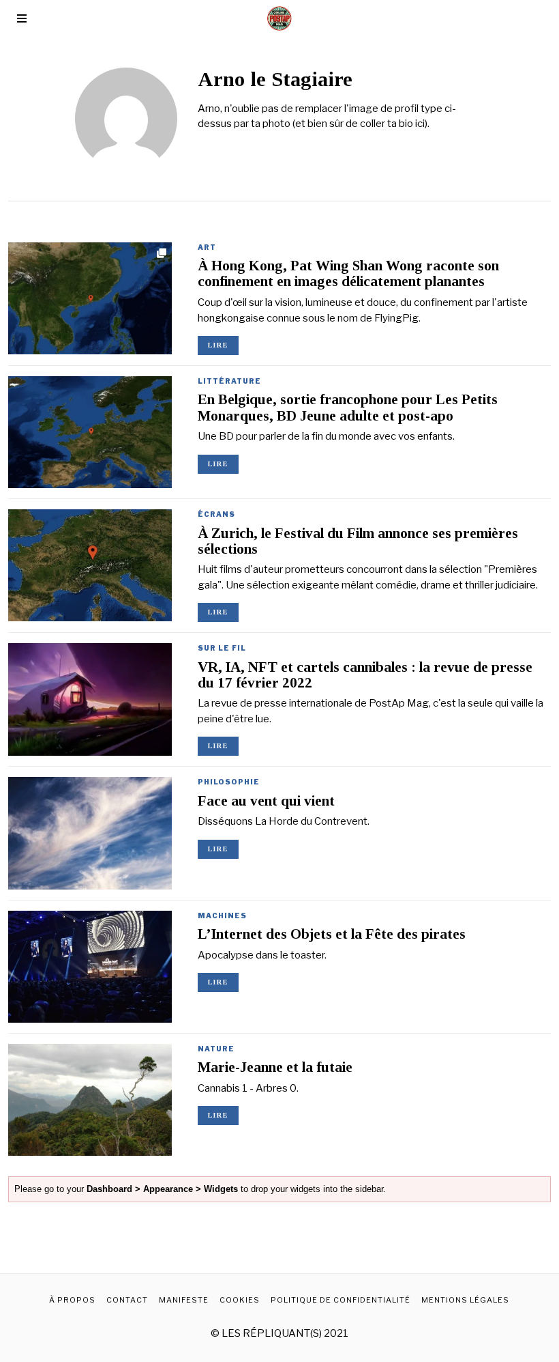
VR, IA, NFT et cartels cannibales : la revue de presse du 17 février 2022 (365, 675)
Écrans (216, 514)
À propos (72, 1300)
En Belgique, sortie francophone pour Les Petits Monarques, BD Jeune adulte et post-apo (348, 407)
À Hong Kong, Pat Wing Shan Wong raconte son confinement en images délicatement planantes (348, 273)
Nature (216, 1049)
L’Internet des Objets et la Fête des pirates (332, 934)
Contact (127, 1300)
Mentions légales (465, 1300)
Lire (218, 345)
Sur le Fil (222, 648)
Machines (222, 915)
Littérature (229, 381)
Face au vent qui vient (266, 801)
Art (207, 247)
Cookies (240, 1300)
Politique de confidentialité (340, 1300)
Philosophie (229, 782)
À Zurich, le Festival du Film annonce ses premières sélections (358, 541)
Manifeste (184, 1300)
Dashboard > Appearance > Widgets (162, 1189)
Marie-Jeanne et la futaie (275, 1067)
